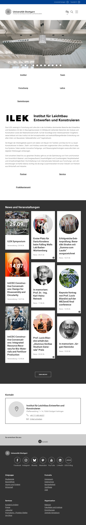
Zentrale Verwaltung (52, 512)
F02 (73, 2)
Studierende (9, 479)
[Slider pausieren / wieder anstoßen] (21, 65)
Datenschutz (49, 482)
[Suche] (72, 12)
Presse (7, 507)
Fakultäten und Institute (53, 507)
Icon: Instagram (26, 460)
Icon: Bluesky (34, 460)
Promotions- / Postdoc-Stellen (16, 512)
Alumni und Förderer (12, 484)
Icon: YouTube (51, 460)
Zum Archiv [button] (43, 374)
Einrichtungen (50, 510)
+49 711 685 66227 (37, 415)
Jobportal (8, 510)
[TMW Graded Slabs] (43, 44)
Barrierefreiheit (50, 484)
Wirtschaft (9, 487)
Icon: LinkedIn (60, 460)
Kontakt (45, 441)
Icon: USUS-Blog (68, 460)
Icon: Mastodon (43, 460)
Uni (59, 2)
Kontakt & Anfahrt (11, 505)
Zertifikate (48, 487)
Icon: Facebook (17, 460)
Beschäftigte (9, 482)
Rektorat (48, 505)
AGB (46, 490)
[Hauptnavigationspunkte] (76, 12)
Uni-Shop (8, 515)
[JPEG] (43, 118)
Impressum (49, 479)
